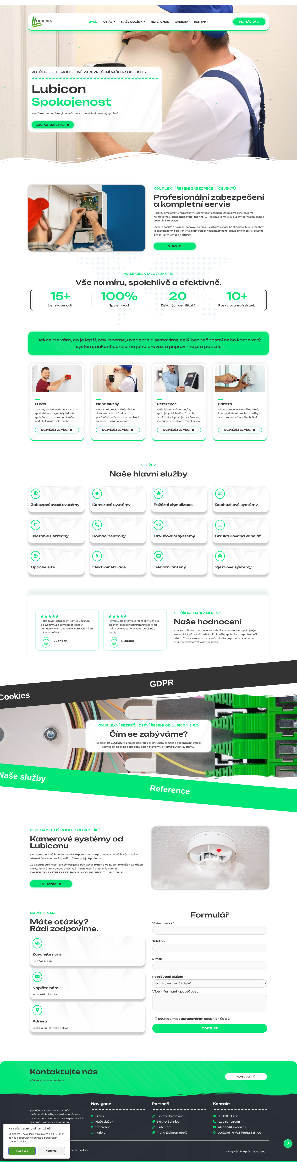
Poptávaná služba (167, 976)
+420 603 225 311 (42, 961)
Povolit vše (22, 1150)
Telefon (158, 941)
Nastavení (51, 1150)
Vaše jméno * (163, 923)
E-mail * (158, 959)
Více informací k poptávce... (175, 991)
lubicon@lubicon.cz (44, 994)
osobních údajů (217, 1018)
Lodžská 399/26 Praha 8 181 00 (50, 1028)
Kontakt (165, 789)
